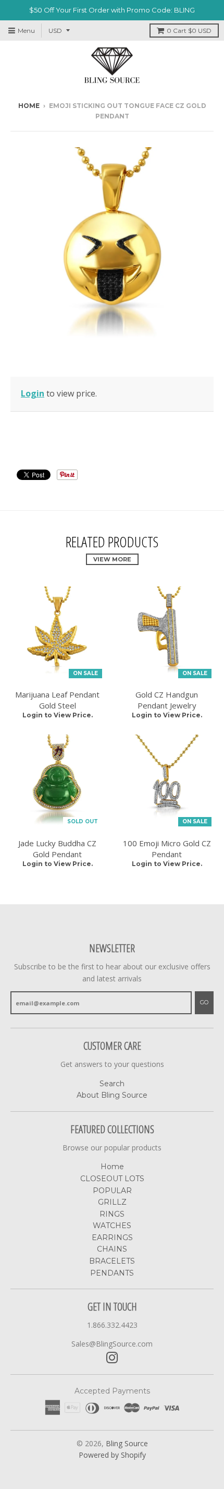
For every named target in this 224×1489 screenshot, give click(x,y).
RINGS (112, 1214)
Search (112, 1083)
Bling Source (127, 1443)
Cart (189, 30)
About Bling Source (112, 1095)
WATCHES (112, 1225)
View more (112, 559)
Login (32, 393)
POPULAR (112, 1190)
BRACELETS (112, 1261)
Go (204, 1002)
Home (29, 106)
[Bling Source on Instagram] (112, 1357)
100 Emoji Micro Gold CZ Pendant (167, 848)
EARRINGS (112, 1237)
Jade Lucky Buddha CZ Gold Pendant (57, 848)
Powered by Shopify (112, 1455)
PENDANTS (112, 1273)
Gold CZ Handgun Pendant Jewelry (166, 700)
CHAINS (112, 1249)
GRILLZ (112, 1202)
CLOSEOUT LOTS (112, 1178)
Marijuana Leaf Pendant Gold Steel (57, 700)
